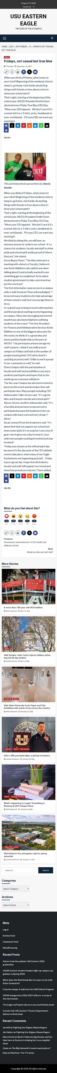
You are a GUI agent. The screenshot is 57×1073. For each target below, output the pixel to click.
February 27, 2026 (26, 711)
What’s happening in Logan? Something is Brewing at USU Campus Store (24, 804)
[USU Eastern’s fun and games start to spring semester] (28, 832)
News (7, 57)
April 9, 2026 (24, 661)
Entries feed (9, 935)
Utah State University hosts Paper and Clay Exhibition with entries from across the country (27, 706)
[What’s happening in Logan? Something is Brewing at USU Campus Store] (28, 782)
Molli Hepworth (11, 611)
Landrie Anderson (12, 759)
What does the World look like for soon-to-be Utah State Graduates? (27, 981)
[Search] (52, 38)
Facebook (27, 6)
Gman (5, 1048)
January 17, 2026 (28, 860)
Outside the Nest (17, 797)
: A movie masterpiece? (31, 1048)
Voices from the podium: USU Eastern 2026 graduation (23, 963)
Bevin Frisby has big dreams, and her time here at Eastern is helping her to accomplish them (27, 1040)
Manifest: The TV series (22, 1053)
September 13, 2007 (24, 66)
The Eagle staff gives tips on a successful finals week (28, 1004)
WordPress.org (10, 948)
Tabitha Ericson (11, 661)
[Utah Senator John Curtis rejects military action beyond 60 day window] (28, 634)
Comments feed (10, 941)
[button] (4, 38)
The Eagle (9, 66)
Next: (40, 550)
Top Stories (24, 749)
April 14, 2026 (25, 611)
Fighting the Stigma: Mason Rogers (30, 1027)
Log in (6, 929)
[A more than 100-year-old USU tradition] (28, 586)
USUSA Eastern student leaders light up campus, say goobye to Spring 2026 (28, 972)
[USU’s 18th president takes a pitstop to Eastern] (28, 734)
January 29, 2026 (28, 759)
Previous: (25, 542)
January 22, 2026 (26, 809)
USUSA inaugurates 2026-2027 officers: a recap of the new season (27, 997)
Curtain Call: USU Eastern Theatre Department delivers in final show (25, 1012)
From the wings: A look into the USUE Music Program (28, 989)
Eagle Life (8, 601)
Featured (8, 699)
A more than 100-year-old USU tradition (23, 607)
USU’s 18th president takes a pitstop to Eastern (27, 755)
